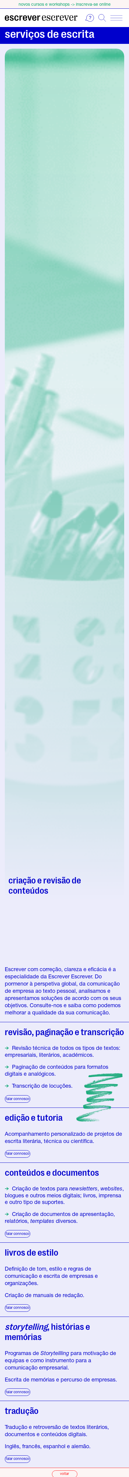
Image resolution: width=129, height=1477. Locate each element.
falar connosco (17, 1098)
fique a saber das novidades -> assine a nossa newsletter (64, 4)
